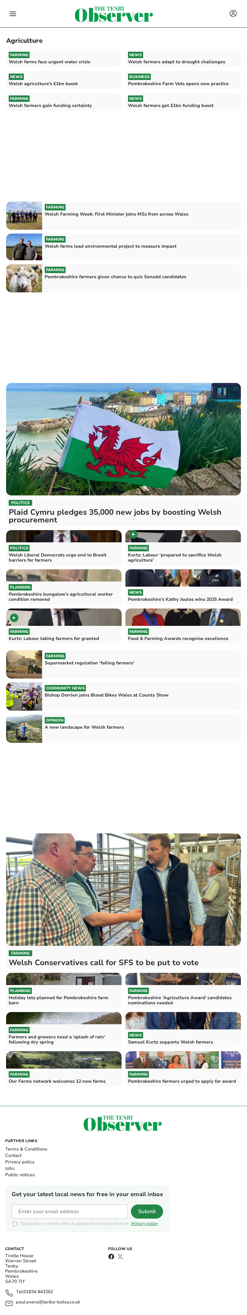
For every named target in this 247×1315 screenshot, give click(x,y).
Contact (13, 1155)
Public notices (20, 1175)
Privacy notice (144, 1223)
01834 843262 (38, 1292)
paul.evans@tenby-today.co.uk (48, 1302)
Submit (147, 1211)
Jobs (9, 1168)
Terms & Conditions (26, 1149)
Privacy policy (19, 1162)
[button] (13, 14)
